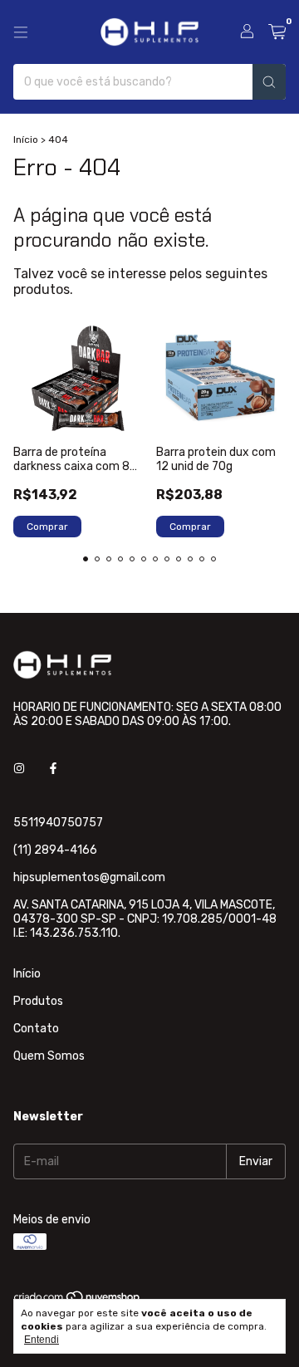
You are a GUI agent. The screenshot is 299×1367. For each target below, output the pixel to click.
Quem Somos (49, 1056)
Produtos (38, 1001)
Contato (36, 1029)
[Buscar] (269, 82)
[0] (277, 32)
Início (25, 139)
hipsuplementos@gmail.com (89, 877)
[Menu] (20, 32)
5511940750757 (58, 823)
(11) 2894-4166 (55, 850)
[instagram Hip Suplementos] (19, 769)
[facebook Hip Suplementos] (53, 769)
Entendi (41, 1339)
